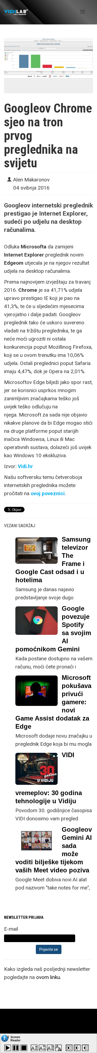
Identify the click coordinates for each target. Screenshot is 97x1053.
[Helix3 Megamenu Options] (82, 12)
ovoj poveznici (48, 493)
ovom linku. (48, 977)
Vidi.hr (25, 466)
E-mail (11, 929)
